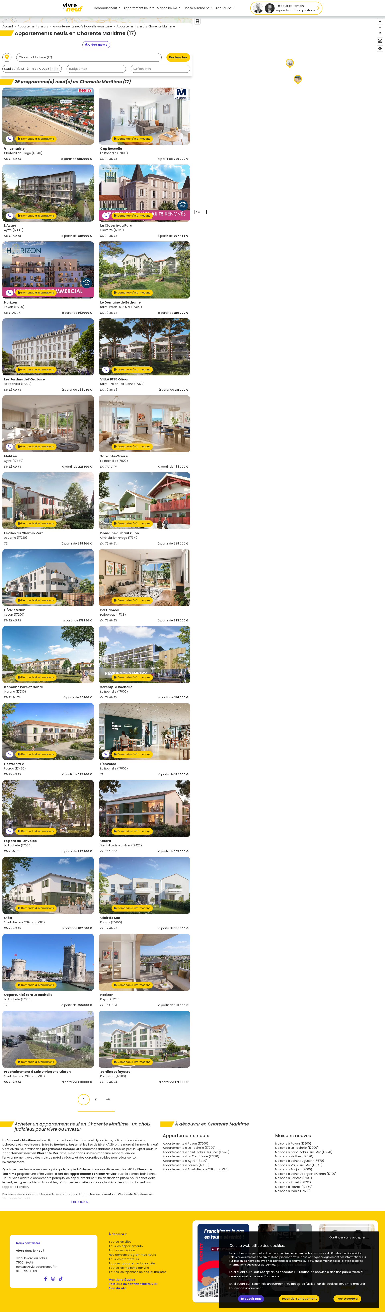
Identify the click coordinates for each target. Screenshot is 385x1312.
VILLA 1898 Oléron (115, 379)
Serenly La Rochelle (116, 687)
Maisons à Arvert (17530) (293, 1182)
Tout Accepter (347, 1299)
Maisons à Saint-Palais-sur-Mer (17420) (303, 1152)
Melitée (10, 456)
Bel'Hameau (110, 610)
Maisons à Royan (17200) (293, 1144)
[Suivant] (108, 1099)
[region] (288, 116)
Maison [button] (167, 8)
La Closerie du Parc (116, 225)
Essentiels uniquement (299, 1299)
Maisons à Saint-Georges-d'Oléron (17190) (305, 1174)
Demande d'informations (37, 138)
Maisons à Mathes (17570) (294, 1156)
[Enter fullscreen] (380, 41)
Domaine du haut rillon (119, 533)
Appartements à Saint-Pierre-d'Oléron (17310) (196, 1169)
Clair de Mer (110, 918)
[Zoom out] (380, 27)
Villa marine (14, 148)
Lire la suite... (80, 1202)
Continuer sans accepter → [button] (349, 1237)
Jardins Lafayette (115, 1071)
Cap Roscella (111, 148)
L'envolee (108, 764)
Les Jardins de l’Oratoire (24, 379)
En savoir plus (251, 1299)
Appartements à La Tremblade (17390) (191, 1156)
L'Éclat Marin (14, 610)
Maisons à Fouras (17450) (294, 1187)
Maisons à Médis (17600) (293, 1191)
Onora (105, 841)
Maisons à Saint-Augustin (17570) (299, 1161)
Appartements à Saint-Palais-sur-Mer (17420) (196, 1152)
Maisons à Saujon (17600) (293, 1169)
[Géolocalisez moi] (6, 57)
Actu (225, 8)
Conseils (198, 8)
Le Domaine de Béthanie (120, 302)
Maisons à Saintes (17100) (293, 1178)
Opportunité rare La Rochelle (28, 994)
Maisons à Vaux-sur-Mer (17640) (299, 1165)
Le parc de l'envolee (20, 841)
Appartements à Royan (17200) (185, 1144)
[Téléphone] (9, 139)
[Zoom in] (380, 21)
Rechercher (178, 57)
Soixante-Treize (114, 456)
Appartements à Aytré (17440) (185, 1161)
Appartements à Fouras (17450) (186, 1165)
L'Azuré (10, 225)
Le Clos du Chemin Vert (23, 533)
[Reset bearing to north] (380, 33)
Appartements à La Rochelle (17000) (189, 1148)
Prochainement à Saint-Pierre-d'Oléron (37, 1071)
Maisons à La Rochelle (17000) (296, 1148)
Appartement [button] (137, 8)
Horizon (10, 302)
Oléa (8, 918)
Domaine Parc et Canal (23, 687)
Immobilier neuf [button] (106, 8)
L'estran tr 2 (14, 764)
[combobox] (32, 69)
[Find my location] (380, 48)
